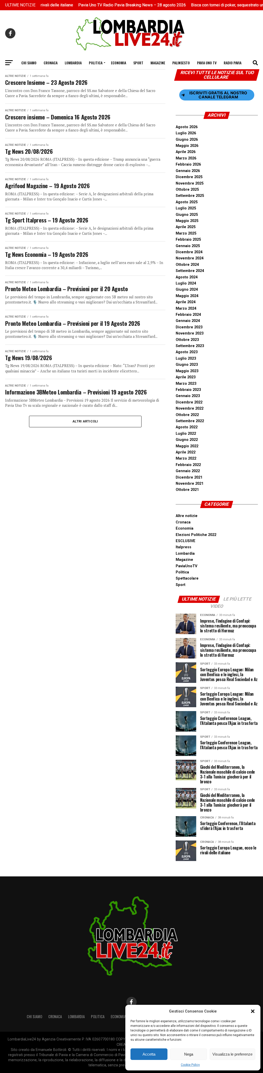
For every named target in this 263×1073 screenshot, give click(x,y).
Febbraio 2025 (188, 239)
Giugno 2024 (187, 289)
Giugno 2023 (187, 364)
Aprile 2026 (185, 152)
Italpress (183, 547)
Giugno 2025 (187, 214)
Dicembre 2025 (189, 177)
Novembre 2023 (189, 333)
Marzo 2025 (186, 233)
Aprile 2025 (185, 227)
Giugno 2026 (187, 139)
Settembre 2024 (190, 271)
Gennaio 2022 (188, 471)
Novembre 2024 (189, 258)
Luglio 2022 (186, 433)
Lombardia (73, 62)
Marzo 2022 (186, 458)
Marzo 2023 (186, 383)
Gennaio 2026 (188, 171)
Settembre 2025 (190, 196)
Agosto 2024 (187, 277)
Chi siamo (28, 62)
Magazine (158, 62)
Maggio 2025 (187, 221)
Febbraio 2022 (188, 465)
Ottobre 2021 (187, 490)
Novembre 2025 (189, 183)
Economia (118, 62)
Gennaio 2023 (188, 396)
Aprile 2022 (185, 452)
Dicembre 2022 (189, 402)
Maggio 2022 (187, 446)
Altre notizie (187, 516)
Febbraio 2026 (188, 164)
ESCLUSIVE (185, 541)
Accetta (149, 1054)
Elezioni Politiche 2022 (196, 535)
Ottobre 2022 (187, 415)
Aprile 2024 (185, 302)
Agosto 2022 (187, 427)
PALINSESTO (181, 62)
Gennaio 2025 (188, 246)
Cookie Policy (190, 1065)
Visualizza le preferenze (232, 1054)
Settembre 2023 (190, 346)
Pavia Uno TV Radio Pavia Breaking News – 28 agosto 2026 (121, 5)
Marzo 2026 (186, 158)
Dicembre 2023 (189, 327)
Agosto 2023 (187, 352)
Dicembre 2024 (189, 252)
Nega (188, 1054)
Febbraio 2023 (188, 390)
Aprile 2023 (185, 377)
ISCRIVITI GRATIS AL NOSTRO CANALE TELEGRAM (218, 94)
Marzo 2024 (186, 308)
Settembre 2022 (190, 421)
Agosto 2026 (187, 127)
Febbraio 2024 (188, 314)
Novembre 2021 (189, 483)
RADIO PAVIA (232, 62)
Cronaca (51, 62)
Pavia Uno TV (207, 62)
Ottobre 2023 (187, 340)
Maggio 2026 (187, 146)
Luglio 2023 (186, 358)
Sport (138, 62)
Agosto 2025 (187, 202)
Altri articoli (85, 421)
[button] (252, 1011)
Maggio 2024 (187, 296)
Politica (95, 62)
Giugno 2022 (187, 440)
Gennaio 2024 (188, 321)
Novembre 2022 (189, 408)
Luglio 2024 (186, 283)
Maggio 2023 (187, 371)
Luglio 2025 (186, 208)
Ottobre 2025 (187, 189)
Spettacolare (187, 578)
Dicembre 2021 (189, 477)
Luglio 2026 (186, 133)
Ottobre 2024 (187, 264)
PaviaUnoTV (186, 566)
